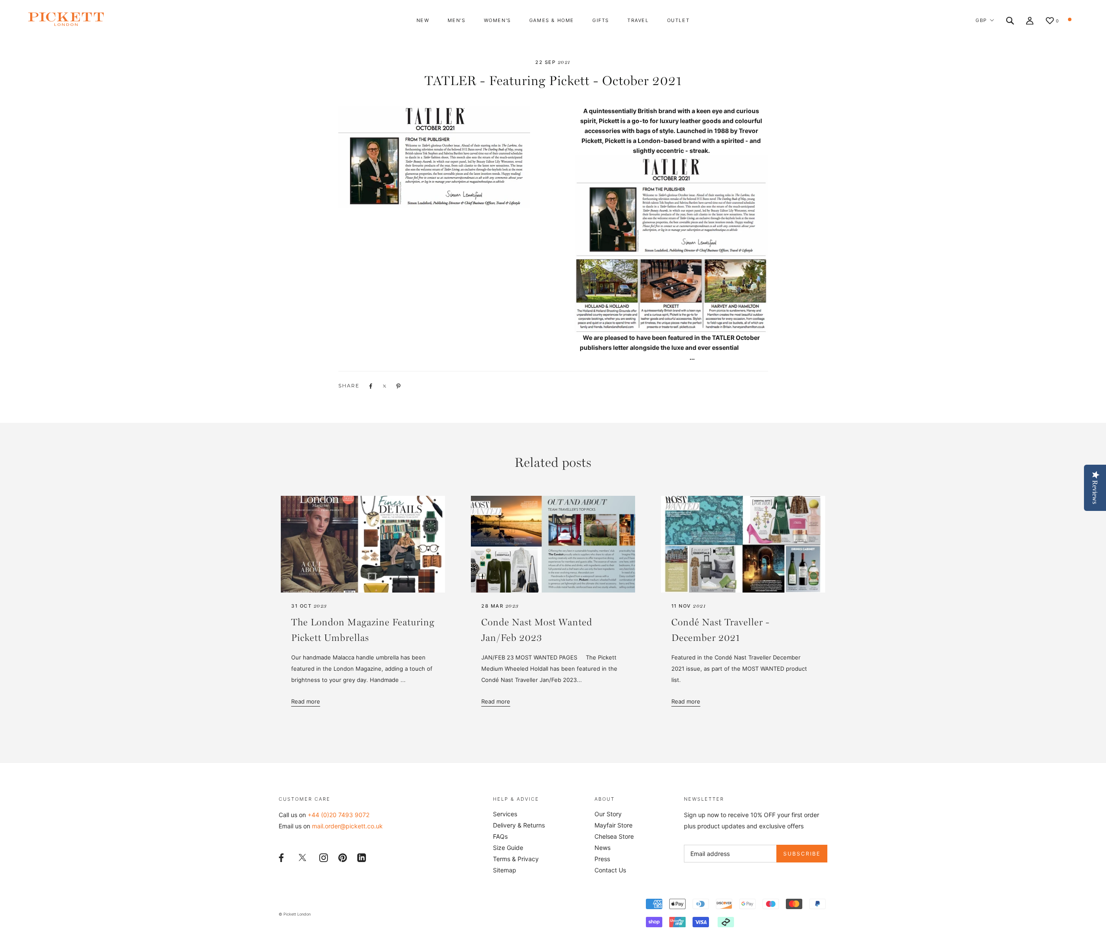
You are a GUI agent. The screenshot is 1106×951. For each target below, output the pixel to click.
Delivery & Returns (519, 825)
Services (505, 814)
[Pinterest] (342, 857)
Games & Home (551, 20)
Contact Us (610, 870)
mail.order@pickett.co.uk (347, 826)
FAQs (500, 836)
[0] (1050, 21)
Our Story (608, 814)
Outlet (678, 20)
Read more (305, 701)
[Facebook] (281, 857)
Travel (638, 20)
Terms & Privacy (516, 858)
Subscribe (801, 853)
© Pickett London (295, 914)
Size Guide (508, 847)
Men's (457, 20)
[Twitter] (302, 857)
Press (602, 858)
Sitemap (504, 870)
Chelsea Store (614, 836)
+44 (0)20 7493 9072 (338, 814)
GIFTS (600, 20)
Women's (497, 20)
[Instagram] (323, 857)
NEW (422, 20)
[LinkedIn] (361, 857)
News (602, 847)
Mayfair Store (613, 825)
